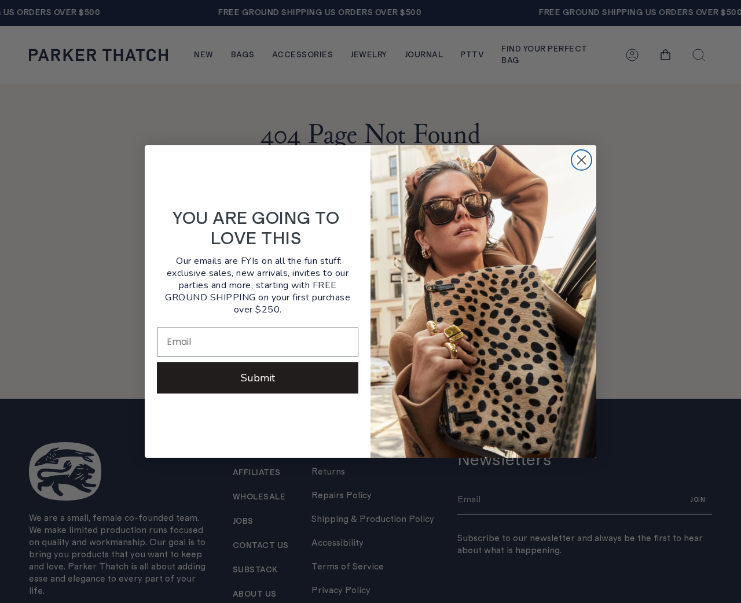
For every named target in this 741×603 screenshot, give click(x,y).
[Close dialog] (581, 160)
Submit (258, 378)
